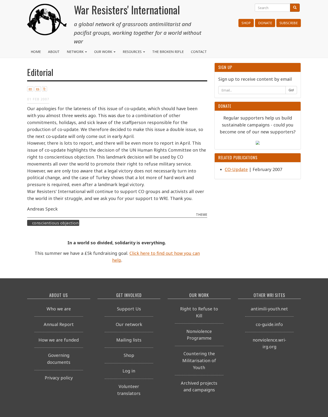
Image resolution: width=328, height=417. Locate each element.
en (30, 89)
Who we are (59, 309)
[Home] (47, 22)
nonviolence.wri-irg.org (269, 343)
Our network (129, 324)
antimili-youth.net (269, 309)
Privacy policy (59, 378)
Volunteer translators (128, 389)
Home (36, 51)
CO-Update (236, 169)
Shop (246, 23)
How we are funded (58, 340)
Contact (199, 51)
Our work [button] (103, 51)
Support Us (129, 309)
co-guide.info (269, 324)
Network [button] (76, 51)
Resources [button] (133, 51)
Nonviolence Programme (199, 334)
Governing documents (58, 358)
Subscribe (288, 23)
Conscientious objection (55, 223)
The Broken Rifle (168, 51)
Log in (128, 371)
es (37, 89)
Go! (291, 90)
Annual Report (59, 324)
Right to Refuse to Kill (199, 312)
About (54, 51)
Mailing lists (128, 340)
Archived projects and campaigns (199, 386)
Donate (265, 23)
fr (44, 89)
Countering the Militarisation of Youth (199, 360)
